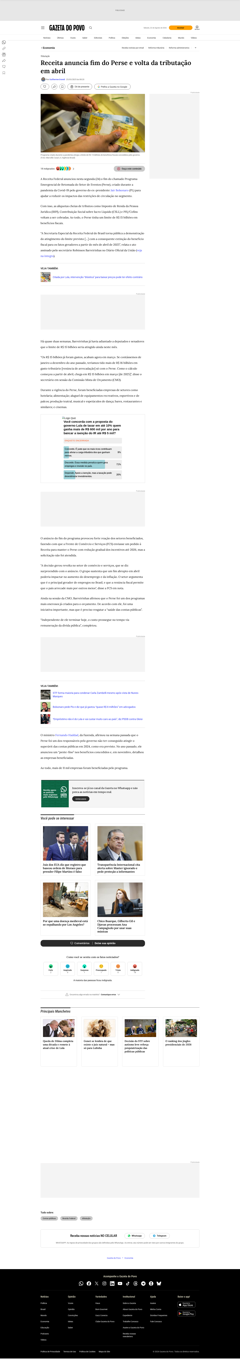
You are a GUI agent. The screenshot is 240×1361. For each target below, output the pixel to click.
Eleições (125, 38)
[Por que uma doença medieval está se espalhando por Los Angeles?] (65, 899)
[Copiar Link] (4, 48)
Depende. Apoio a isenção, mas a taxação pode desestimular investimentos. (88, 474)
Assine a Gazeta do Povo (133, 1327)
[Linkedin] (112, 1283)
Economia (151, 38)
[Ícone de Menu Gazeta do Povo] (43, 28)
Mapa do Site (104, 1351)
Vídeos (194, 38)
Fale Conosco (156, 1321)
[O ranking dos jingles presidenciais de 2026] (181, 1028)
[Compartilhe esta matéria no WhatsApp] (4, 42)
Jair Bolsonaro (120, 190)
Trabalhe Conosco (130, 1321)
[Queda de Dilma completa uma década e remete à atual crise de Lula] (59, 1028)
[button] (93, 995)
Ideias (138, 38)
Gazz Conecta (101, 1315)
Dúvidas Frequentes (158, 1315)
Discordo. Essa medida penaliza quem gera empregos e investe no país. (86, 464)
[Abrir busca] (90, 27)
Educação (45, 1327)
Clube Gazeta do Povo (104, 1321)
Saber (84, 38)
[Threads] (135, 1283)
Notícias (46, 38)
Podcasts (45, 1334)
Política (112, 38)
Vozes (73, 38)
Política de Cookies (87, 1351)
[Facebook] (89, 1283)
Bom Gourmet (101, 1309)
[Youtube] (120, 1283)
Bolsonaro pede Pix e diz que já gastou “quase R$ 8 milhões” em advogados (94, 706)
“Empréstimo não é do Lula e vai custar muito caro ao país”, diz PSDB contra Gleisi (97, 719)
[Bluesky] (159, 1283)
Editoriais (98, 38)
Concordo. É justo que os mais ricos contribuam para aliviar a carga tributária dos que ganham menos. (88, 452)
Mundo (181, 38)
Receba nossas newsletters (129, 1335)
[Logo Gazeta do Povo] (66, 27)
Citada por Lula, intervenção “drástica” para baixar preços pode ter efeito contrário (97, 277)
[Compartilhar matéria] (54, 86)
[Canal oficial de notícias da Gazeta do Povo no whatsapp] (81, 1283)
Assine (153, 1303)
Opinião (71, 1309)
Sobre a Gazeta (129, 1303)
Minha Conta (155, 1309)
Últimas (60, 38)
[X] (96, 1283)
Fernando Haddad (66, 735)
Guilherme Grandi (57, 79)
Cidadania (167, 38)
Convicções (73, 1315)
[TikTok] (128, 1283)
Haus (97, 1303)
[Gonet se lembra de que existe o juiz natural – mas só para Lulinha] (99, 1028)
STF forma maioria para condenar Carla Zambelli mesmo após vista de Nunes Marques (95, 694)
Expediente (127, 1315)
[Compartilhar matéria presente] (4, 54)
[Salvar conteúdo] (62, 86)
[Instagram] (104, 1283)
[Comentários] (45, 86)
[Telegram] (143, 1283)
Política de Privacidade (50, 1351)
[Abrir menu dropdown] (195, 47)
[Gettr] (151, 1283)
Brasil (43, 1309)
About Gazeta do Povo (132, 1309)
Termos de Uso (69, 1351)
